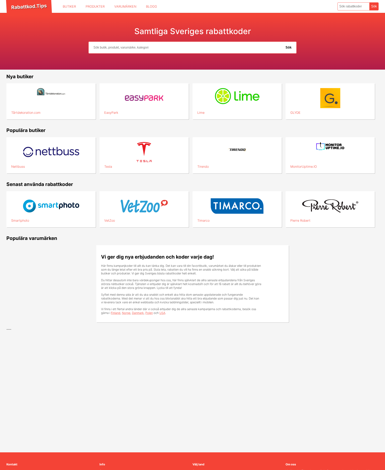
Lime (201, 113)
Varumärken (125, 6)
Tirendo (203, 166)
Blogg (151, 6)
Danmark (138, 313)
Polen (149, 313)
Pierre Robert (300, 220)
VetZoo (109, 220)
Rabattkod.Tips (29, 6)
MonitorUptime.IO (303, 166)
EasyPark (111, 113)
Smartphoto (20, 220)
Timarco (203, 220)
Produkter (95, 6)
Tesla (108, 166)
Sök (374, 6)
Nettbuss (18, 166)
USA (162, 313)
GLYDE (295, 113)
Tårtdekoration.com (26, 113)
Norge (126, 313)
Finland (115, 313)
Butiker (69, 6)
